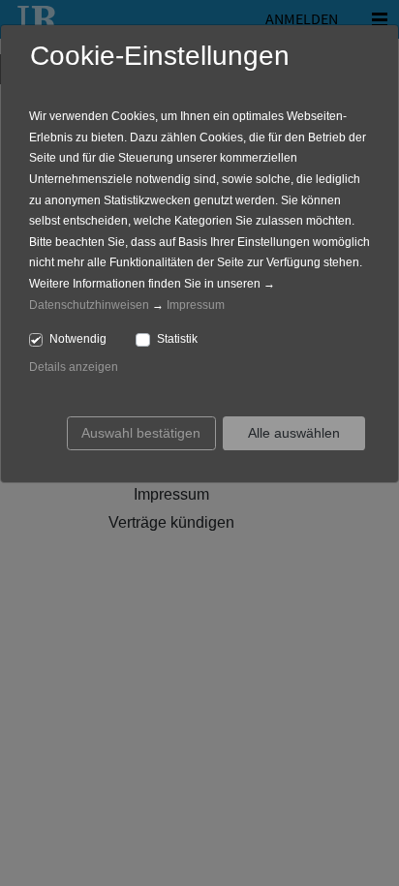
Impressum (196, 305)
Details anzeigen (73, 367)
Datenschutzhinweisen (89, 305)
